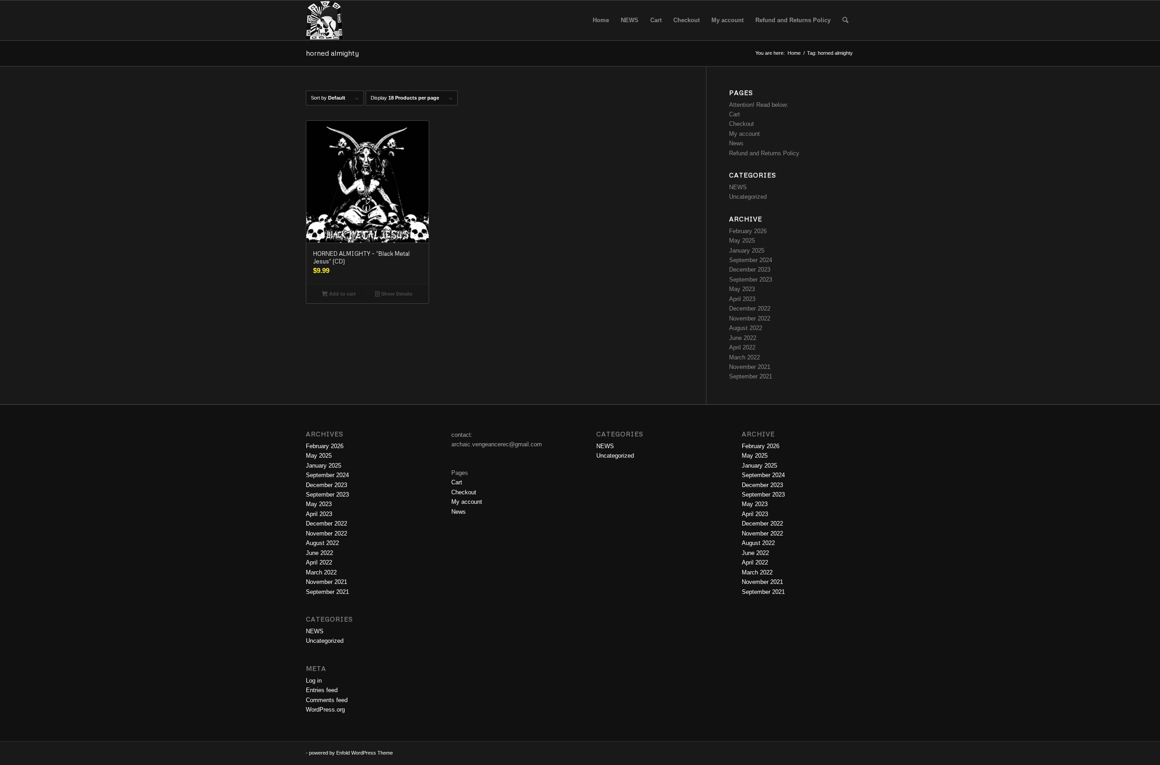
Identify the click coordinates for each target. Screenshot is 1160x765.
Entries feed (322, 690)
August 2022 (745, 328)
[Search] (845, 20)
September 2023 (750, 279)
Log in (314, 680)
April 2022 (742, 347)
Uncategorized (748, 196)
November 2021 (749, 366)
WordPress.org (325, 709)
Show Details (396, 293)
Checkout (741, 123)
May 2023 (742, 289)
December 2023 (749, 269)
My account (744, 133)
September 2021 (750, 376)
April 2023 (742, 299)
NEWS (738, 187)
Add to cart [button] (342, 293)
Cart (734, 114)
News (736, 143)
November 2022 (749, 318)
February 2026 (748, 231)
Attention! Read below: (758, 104)
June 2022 (742, 338)
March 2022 (744, 357)
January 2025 (746, 250)
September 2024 (750, 260)
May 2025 (742, 240)
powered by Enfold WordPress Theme (351, 752)
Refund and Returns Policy (764, 153)
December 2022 (749, 308)
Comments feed (327, 700)
